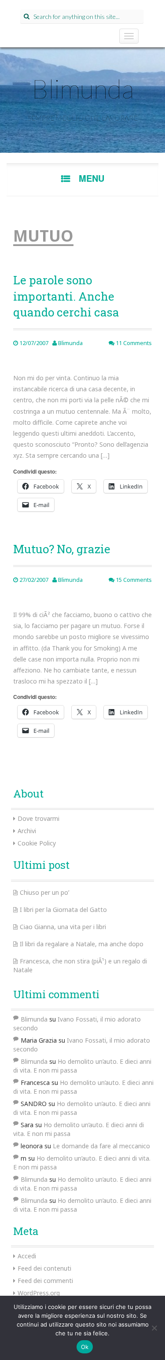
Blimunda (83, 88)
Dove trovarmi (38, 818)
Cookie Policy (37, 843)
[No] (154, 1327)
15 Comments (133, 580)
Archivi (27, 831)
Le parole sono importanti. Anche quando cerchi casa (66, 296)
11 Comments (133, 343)
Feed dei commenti (45, 1280)
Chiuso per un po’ (44, 892)
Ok (85, 1346)
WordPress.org (39, 1293)
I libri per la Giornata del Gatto (63, 909)
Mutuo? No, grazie (61, 548)
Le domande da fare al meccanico (101, 1146)
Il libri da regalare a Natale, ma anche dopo (81, 944)
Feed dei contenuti (44, 1268)
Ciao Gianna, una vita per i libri (63, 927)
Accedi (27, 1256)
